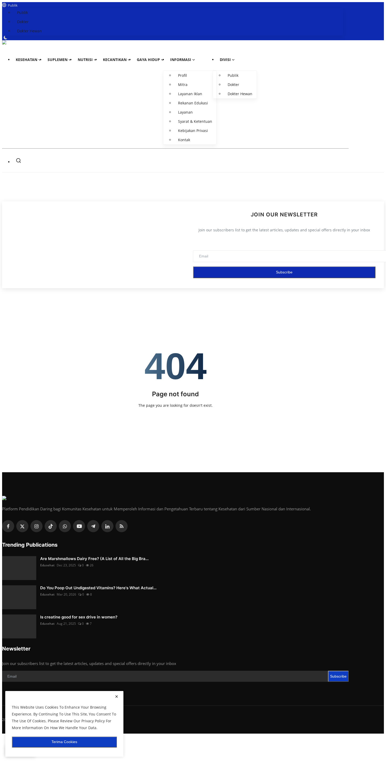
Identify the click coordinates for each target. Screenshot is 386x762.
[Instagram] (36, 526)
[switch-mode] (6, 37)
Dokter (23, 21)
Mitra (182, 84)
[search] (18, 161)
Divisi (225, 59)
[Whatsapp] (65, 526)
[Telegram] (93, 526)
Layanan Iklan (190, 93)
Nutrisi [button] (85, 59)
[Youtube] (79, 526)
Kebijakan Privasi (193, 130)
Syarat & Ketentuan (195, 121)
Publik (12, 5)
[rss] (122, 526)
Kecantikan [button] (115, 59)
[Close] (378, 6)
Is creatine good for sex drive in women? (78, 616)
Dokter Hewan (29, 30)
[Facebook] (8, 526)
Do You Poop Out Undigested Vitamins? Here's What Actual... (98, 587)
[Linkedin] (107, 526)
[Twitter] (22, 526)
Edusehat (47, 565)
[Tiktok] (51, 526)
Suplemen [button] (57, 59)
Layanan (185, 112)
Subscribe (284, 272)
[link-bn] (193, 190)
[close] (116, 697)
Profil (182, 75)
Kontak (184, 139)
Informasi (180, 59)
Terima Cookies (64, 742)
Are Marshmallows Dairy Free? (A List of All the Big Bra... (94, 558)
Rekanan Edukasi (193, 102)
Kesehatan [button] (26, 59)
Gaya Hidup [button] (148, 59)
